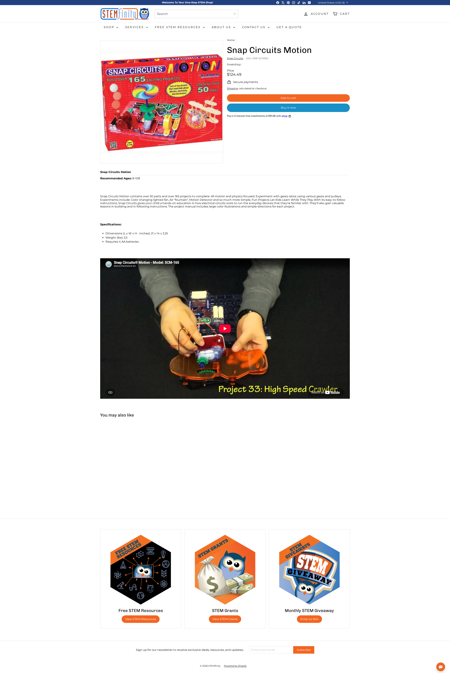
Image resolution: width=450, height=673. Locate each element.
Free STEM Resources (178, 27)
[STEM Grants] (225, 570)
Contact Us (254, 27)
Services (135, 27)
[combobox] (196, 14)
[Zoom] (161, 102)
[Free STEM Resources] (141, 570)
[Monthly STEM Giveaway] (309, 570)
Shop (109, 27)
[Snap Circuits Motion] (121, 450)
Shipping (232, 88)
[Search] (234, 14)
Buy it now (288, 107)
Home (230, 40)
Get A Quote (289, 27)
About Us (222, 27)
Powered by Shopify (235, 665)
